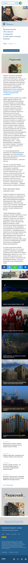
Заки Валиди (18, 154)
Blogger (7, 548)
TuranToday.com (12, 528)
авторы (8, 534)
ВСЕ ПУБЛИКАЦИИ (8, 485)
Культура (12, 521)
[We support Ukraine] (20, 3)
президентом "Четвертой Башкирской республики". (12, 92)
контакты (13, 534)
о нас (3, 534)
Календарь (4, 552)
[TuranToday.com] (9, 3)
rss (19, 534)
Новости (7, 521)
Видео (17, 522)
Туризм (21, 521)
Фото (14, 522)
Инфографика (8, 522)
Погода (21, 522)
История (17, 521)
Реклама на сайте (13, 552)
